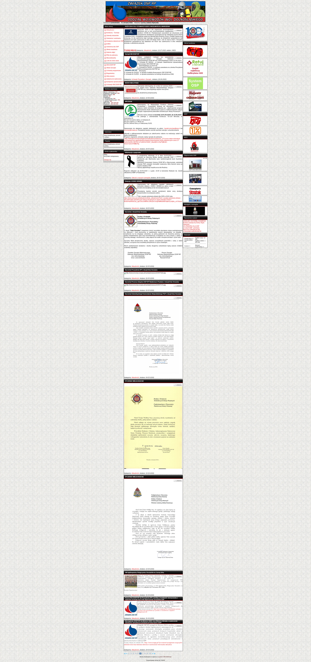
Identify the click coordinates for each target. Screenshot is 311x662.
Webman (168, 656)
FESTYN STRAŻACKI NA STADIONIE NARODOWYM (192, 221)
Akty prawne (110, 76)
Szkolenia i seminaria (113, 38)
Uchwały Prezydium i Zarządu (142, 79)
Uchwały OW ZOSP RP (114, 84)
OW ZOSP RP (111, 65)
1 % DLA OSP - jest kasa (191, 219)
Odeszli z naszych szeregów (141, 178)
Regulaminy (110, 73)
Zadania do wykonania (113, 79)
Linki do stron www (112, 61)
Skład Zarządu (111, 68)
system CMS (162, 656)
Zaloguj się (107, 160)
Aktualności (110, 30)
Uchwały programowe (113, 70)
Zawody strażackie (112, 35)
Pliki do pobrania (112, 55)
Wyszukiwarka (111, 58)
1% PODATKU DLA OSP (191, 217)
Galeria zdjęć (110, 52)
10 (150, 653)
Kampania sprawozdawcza (115, 82)
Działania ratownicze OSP (115, 41)
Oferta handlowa (111, 49)
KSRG (108, 44)
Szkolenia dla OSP (112, 47)
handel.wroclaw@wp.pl (172, 128)
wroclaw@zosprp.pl (130, 130)
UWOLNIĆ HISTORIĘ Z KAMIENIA (194, 212)
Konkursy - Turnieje (112, 33)
